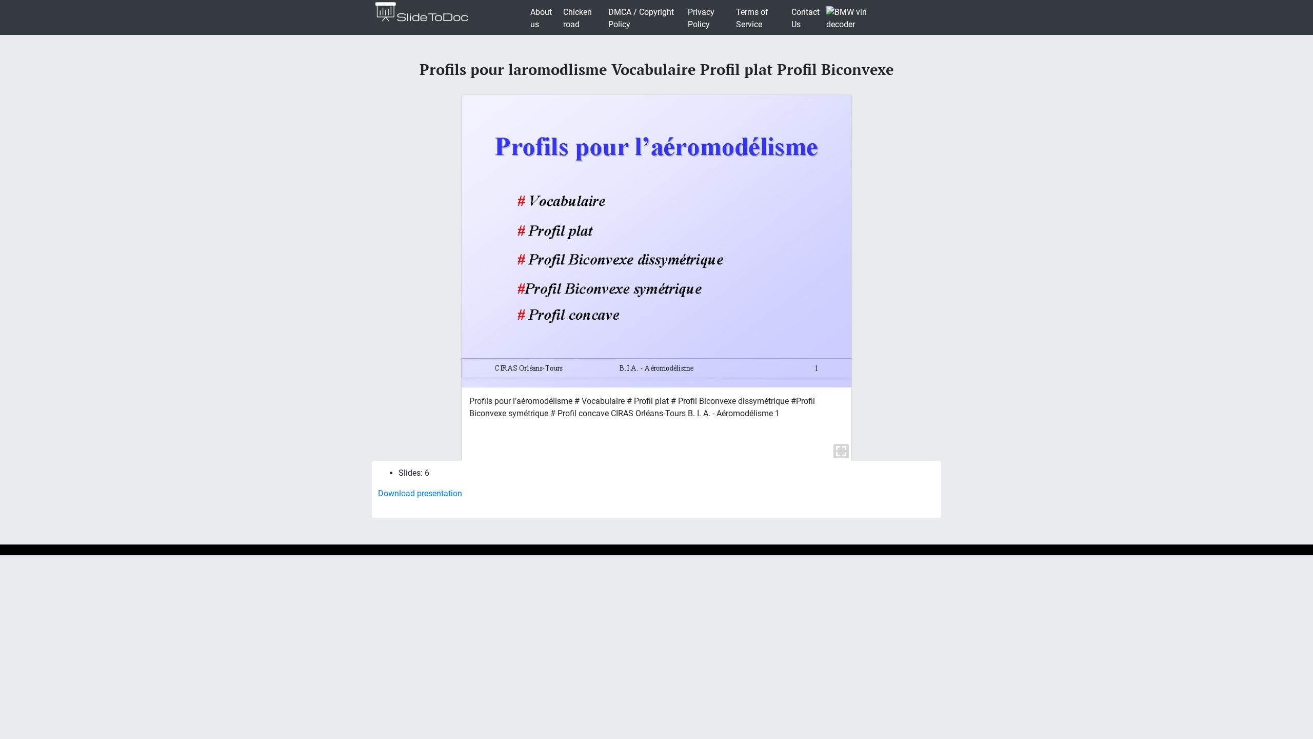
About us (541, 18)
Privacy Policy (701, 18)
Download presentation (420, 493)
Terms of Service (752, 18)
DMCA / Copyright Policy (641, 18)
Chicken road (577, 18)
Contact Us (805, 18)
